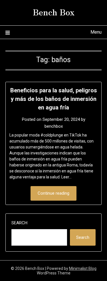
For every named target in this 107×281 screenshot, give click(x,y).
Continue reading (53, 193)
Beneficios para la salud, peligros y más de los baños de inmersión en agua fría (53, 99)
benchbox (54, 126)
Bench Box (53, 12)
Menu (96, 32)
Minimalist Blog (82, 268)
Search (19, 222)
